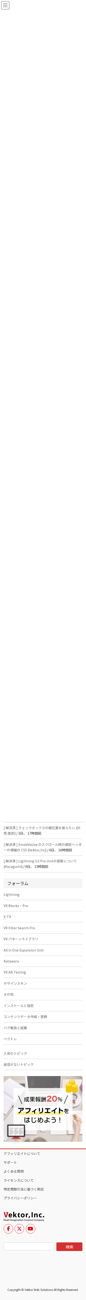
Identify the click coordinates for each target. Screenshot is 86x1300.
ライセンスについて (19, 1180)
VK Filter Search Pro (19, 927)
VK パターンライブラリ (21, 938)
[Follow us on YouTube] (30, 1229)
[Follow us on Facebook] (8, 1229)
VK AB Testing (15, 972)
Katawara (11, 961)
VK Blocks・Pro (16, 905)
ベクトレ (10, 1038)
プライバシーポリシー (20, 1198)
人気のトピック (15, 1053)
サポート (10, 1162)
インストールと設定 (19, 1005)
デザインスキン (15, 983)
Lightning (12, 894)
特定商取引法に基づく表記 (24, 1189)
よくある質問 (14, 1171)
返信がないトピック (19, 1064)
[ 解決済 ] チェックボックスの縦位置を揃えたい (39, 827)
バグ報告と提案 (15, 1027)
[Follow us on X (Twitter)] (19, 1229)
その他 (9, 994)
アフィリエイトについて (22, 1153)
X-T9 (7, 916)
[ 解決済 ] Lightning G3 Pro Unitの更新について (40, 861)
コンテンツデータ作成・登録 (25, 1016)
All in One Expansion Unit (24, 950)
